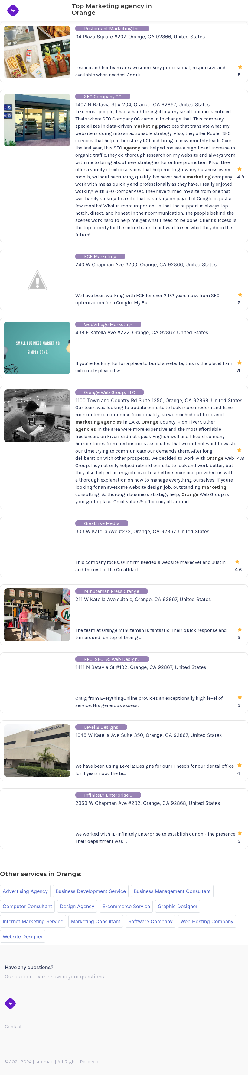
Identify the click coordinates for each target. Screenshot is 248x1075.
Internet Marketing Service (33, 921)
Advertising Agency (25, 891)
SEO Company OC (103, 96)
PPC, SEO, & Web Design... (112, 659)
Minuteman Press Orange (111, 591)
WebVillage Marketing (108, 324)
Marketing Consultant (95, 921)
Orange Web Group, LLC (109, 392)
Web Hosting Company (207, 921)
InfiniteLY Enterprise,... (108, 795)
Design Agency (77, 906)
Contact (13, 1026)
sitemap (44, 1061)
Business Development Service (91, 891)
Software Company (150, 921)
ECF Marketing (100, 256)
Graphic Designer (177, 906)
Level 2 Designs (101, 727)
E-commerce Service (126, 906)
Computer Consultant (27, 906)
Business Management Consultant (172, 891)
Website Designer (23, 936)
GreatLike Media (101, 523)
